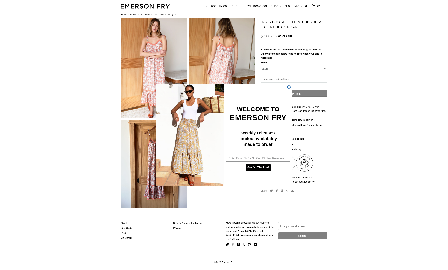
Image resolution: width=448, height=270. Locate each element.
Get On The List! (258, 167)
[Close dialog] (289, 87)
